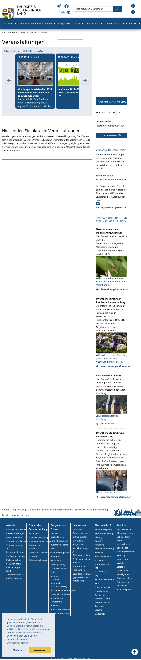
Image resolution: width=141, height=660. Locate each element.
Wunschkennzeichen (60, 609)
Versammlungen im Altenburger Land (14, 567)
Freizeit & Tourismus (17, 32)
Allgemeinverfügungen (38, 537)
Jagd (97, 575)
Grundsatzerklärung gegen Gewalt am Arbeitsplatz (82, 577)
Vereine (98, 610)
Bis (114, 112)
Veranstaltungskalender (16, 541)
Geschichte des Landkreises (124, 546)
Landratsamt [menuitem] (92, 23)
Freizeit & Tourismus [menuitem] (70, 34)
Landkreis (122, 525)
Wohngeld (55, 605)
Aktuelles (11, 525)
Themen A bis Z (103, 525)
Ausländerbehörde (59, 544)
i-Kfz (53, 572)
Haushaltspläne (124, 589)
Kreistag (121, 555)
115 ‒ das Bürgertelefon (57, 535)
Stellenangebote (13, 560)
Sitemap (25, 515)
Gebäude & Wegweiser (78, 542)
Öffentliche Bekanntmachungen (38, 527)
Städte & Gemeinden (122, 568)
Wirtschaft (100, 614)
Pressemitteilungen (15, 533)
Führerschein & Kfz (102, 566)
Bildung (98, 537)
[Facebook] (133, 6)
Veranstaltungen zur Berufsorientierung (15, 548)
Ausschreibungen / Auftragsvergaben (15, 576)
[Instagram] (133, 12)
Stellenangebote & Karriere (81, 561)
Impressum (18, 509)
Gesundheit (100, 571)
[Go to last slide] (8, 81)
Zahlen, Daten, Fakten (124, 539)
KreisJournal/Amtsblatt (16, 529)
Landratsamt (80, 525)
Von (98, 112)
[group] (35, 81)
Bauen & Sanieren (14, 537)
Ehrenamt (99, 552)
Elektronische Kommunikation (90, 509)
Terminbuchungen (59, 541)
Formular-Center (58, 568)
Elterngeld (55, 556)
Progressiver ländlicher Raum (102, 597)
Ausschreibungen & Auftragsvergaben (81, 551)
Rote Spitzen (107, 423)
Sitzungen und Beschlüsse (35, 547)
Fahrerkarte (56, 560)
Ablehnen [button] (17, 650)
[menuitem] (111, 101)
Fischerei (99, 560)
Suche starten (109, 135)
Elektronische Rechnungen (79, 568)
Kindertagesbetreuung (105, 579)
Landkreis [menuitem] (131, 23)
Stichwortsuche (103, 121)
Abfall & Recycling (103, 529)
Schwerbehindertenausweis (60, 590)
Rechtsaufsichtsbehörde (38, 552)
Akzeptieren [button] (39, 650)
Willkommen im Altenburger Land (125, 531)
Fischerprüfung (58, 564)
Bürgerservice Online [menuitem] (69, 23)
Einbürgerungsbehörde (60, 552)
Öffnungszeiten (80, 537)
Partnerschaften (124, 578)
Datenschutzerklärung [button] (17, 643)
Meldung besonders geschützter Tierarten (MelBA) (59, 581)
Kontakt (6, 509)
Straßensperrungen (15, 556)
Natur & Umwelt (102, 587)
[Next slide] (85, 81)
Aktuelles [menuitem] (8, 23)
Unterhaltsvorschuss (60, 594)
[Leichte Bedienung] (59, 6)
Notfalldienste (101, 591)
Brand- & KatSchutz (99, 543)
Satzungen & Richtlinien (123, 584)
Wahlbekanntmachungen (38, 541)
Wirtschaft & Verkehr (122, 561)
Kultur (98, 583)
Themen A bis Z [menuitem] (112, 23)
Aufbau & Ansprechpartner (81, 531)
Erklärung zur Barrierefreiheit (57, 509)
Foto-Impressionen (125, 551)
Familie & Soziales (103, 556)
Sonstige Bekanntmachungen (38, 558)
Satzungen (34, 533)
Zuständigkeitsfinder (60, 613)
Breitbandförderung (104, 548)
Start (4, 32)
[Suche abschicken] (117, 9)
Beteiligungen (123, 574)
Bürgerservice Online (58, 527)
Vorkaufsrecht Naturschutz (57, 600)
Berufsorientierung (104, 533)
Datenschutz (33, 509)
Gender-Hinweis (10, 515)
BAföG (53, 548)
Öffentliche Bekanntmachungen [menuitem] (35, 23)
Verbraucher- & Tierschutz (102, 604)
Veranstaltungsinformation (113, 366)
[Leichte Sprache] (66, 6)
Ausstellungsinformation (113, 289)
